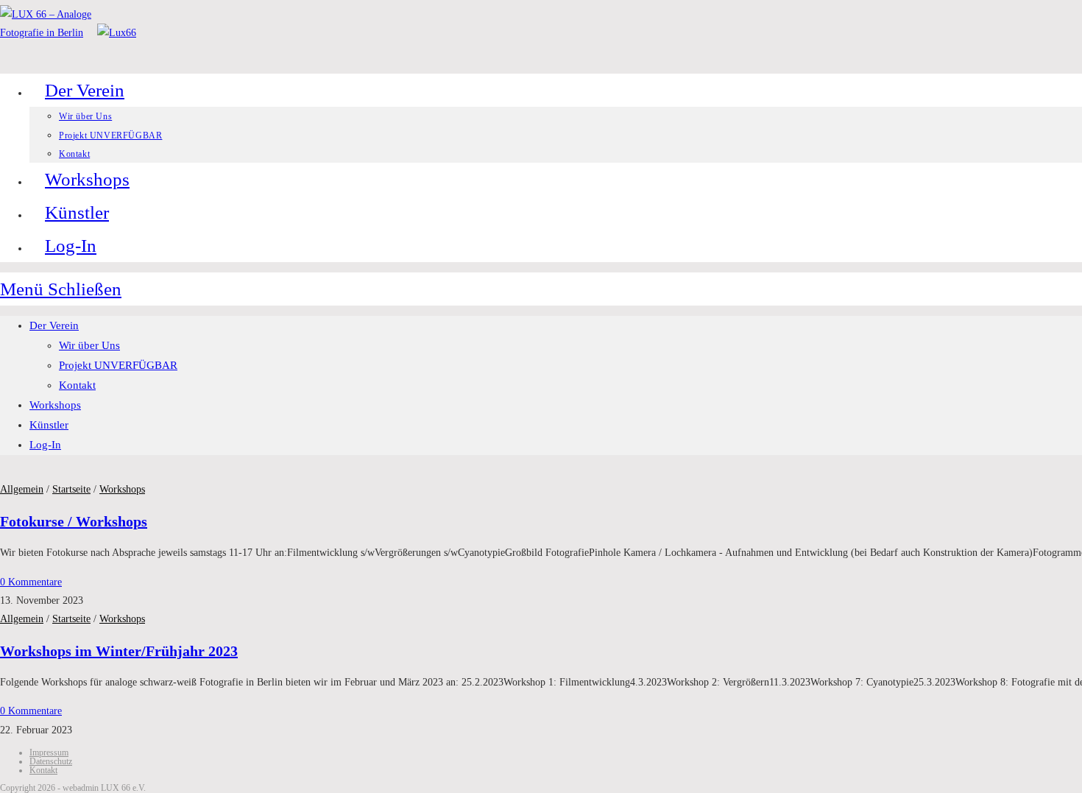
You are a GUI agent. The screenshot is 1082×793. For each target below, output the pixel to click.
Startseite (71, 489)
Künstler (48, 425)
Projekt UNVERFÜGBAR (118, 365)
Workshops (55, 405)
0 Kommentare (31, 582)
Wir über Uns (89, 345)
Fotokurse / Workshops (73, 521)
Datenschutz (50, 761)
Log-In (45, 445)
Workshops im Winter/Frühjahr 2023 (119, 651)
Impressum (48, 752)
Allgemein (21, 489)
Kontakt (77, 385)
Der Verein (54, 325)
